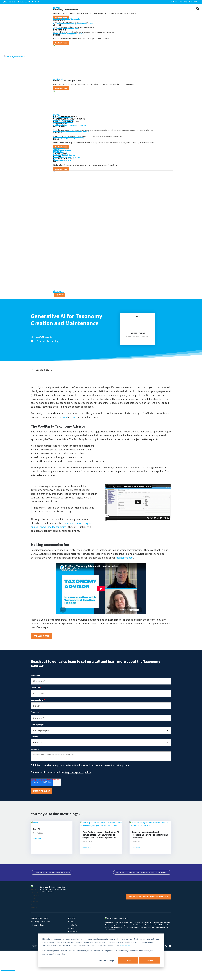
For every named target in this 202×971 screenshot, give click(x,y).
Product (40, 341)
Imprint (34, 946)
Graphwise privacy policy (78, 772)
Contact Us (73, 925)
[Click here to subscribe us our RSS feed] (38, 2)
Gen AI (36, 828)
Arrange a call (41, 636)
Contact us (23, 2)
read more (37, 838)
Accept (128, 960)
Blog (185, 2)
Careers (72, 928)
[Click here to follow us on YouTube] (32, 2)
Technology (53, 341)
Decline (150, 960)
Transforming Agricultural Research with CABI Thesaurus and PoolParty (150, 834)
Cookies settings (106, 960)
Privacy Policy (125, 945)
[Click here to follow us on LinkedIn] (29, 2)
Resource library (38, 925)
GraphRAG (73, 931)
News (190, 2)
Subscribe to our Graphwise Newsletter (148, 897)
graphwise (174, 2)
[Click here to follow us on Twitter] (35, 2)
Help (180, 2)
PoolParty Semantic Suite (41, 922)
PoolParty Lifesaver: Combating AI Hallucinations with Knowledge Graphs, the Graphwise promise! (100, 834)
